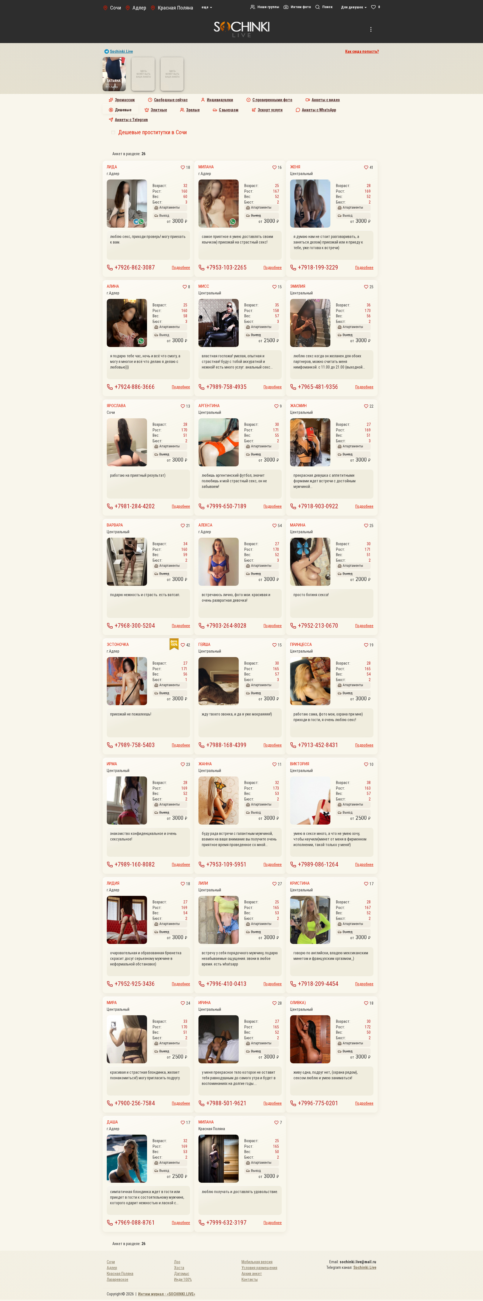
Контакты (250, 1279)
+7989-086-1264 (318, 864)
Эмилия (297, 286)
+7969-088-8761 (135, 1222)
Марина (298, 525)
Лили (203, 883)
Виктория (299, 764)
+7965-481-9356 (318, 386)
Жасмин (298, 406)
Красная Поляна (120, 1273)
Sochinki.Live (121, 51)
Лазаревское (117, 1279)
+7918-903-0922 (318, 506)
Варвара (115, 525)
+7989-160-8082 (135, 864)
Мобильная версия (257, 1262)
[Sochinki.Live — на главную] (241, 29)
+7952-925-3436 (135, 983)
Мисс (203, 286)
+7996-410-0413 (226, 983)
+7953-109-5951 (226, 864)
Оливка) (298, 1003)
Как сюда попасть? (362, 51)
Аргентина (209, 406)
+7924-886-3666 (135, 386)
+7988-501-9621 (226, 1103)
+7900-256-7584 (135, 1103)
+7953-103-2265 (226, 267)
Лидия (113, 883)
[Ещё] (371, 29)
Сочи (111, 1262)
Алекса (205, 525)
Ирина (204, 1003)
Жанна (205, 764)
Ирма (112, 764)
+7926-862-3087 (135, 267)
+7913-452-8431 (318, 745)
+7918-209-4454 (318, 983)
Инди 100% (183, 1279)
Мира (112, 1003)
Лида (112, 167)
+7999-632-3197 (226, 1222)
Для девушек (352, 7)
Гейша (204, 645)
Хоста (179, 1267)
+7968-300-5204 (135, 625)
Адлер (112, 1267)
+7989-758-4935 (226, 386)
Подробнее (181, 267)
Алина (113, 286)
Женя (295, 167)
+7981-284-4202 (135, 506)
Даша (112, 1122)
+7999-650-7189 (226, 506)
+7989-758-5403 (135, 745)
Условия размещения (259, 1267)
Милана (206, 167)
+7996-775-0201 (318, 1103)
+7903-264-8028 (226, 625)
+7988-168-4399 (226, 745)
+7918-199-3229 (318, 267)
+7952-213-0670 (318, 625)
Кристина (300, 883)
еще (205, 7)
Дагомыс (181, 1273)
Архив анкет (252, 1273)
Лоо (177, 1262)
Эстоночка (118, 645)
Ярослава (116, 406)
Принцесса (301, 645)
